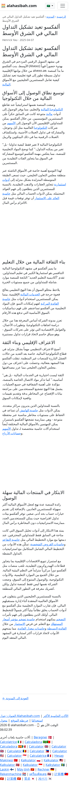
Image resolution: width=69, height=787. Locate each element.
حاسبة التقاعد (11, 539)
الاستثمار (19, 624)
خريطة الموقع (19, 720)
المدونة (50, 16)
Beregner (40, 737)
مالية (49, 114)
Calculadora (33, 742)
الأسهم (11, 123)
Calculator (36, 746)
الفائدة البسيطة (57, 628)
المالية (6, 84)
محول (3, 720)
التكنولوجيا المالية (52, 109)
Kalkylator (53, 765)
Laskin (4, 769)
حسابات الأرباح (11, 433)
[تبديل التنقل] (62, 6)
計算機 (59, 774)
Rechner (44, 769)
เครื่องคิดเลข (38, 774)
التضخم (61, 619)
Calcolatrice (8, 742)
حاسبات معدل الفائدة (31, 628)
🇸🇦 (49, 6)
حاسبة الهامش (29, 410)
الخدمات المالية (30, 294)
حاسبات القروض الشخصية (47, 544)
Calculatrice (38, 756)
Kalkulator (28, 760)
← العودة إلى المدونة (15, 698)
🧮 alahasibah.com (19, 5)
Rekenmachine (10, 774)
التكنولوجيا (40, 128)
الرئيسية (61, 16)
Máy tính (23, 769)
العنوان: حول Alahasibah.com (20, 716)
